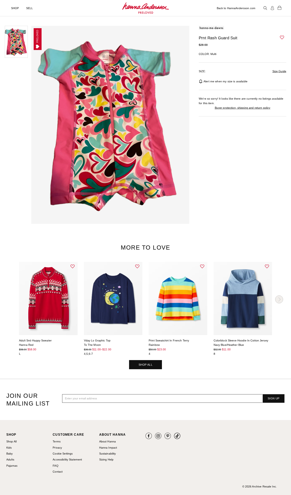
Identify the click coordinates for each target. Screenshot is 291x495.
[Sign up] (272, 8)
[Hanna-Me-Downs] (145, 8)
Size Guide (279, 71)
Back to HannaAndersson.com (236, 8)
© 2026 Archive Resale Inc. (259, 486)
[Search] (265, 8)
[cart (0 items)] (279, 7)
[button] (282, 38)
